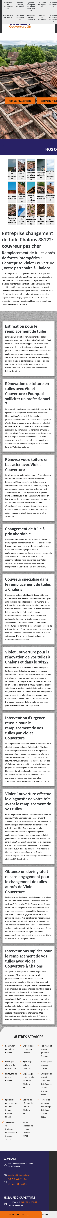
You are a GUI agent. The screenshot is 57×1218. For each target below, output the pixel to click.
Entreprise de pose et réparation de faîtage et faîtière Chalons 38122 (46, 1084)
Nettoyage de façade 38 (42, 4)
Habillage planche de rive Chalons (10, 1065)
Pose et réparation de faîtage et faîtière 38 (31, 6)
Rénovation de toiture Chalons (10, 1049)
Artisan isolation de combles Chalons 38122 (28, 1129)
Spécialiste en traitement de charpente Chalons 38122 (11, 1131)
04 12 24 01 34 (17, 1179)
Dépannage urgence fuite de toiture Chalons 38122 (28, 1081)
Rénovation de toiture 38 (20, 17)
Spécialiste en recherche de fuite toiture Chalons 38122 (11, 1108)
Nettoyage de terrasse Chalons (46, 1065)
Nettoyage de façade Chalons (11, 1077)
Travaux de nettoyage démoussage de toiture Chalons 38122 (46, 1108)
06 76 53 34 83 (17, 1184)
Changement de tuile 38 (8, 16)
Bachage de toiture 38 (42, 17)
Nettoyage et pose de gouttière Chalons (46, 1051)
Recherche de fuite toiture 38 (31, 17)
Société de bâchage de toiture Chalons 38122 (28, 1107)
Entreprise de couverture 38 (8, 5)
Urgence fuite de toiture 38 (20, 4)
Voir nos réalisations (20, 101)
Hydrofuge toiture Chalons (27, 1065)
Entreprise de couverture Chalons (28, 1049)
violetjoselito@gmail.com (19, 1175)
